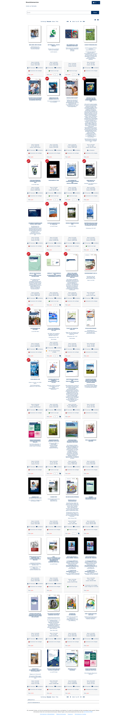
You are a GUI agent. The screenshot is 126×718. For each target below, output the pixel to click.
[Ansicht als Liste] (98, 20)
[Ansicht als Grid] (95, 20)
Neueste (49, 21)
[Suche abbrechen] (87, 12)
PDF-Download (31, 67)
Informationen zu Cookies (80, 714)
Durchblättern (40, 67)
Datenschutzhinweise (61, 714)
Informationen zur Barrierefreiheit (47, 714)
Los (96, 12)
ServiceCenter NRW (88, 711)
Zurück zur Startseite (31, 6)
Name (53, 21)
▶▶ (84, 21)
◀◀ (68, 21)
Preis (57, 21)
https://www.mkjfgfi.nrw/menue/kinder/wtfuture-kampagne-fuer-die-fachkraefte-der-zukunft (76, 574)
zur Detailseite (91, 150)
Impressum (70, 714)
